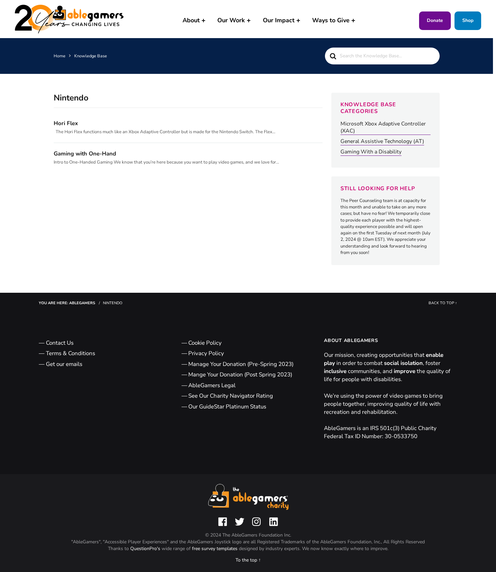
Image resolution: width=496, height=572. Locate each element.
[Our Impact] (298, 20)
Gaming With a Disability (371, 151)
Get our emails (64, 364)
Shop (467, 20)
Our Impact (279, 20)
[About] (203, 20)
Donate (435, 20)
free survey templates (215, 548)
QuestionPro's (146, 548)
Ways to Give (331, 20)
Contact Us (60, 343)
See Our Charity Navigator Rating (230, 396)
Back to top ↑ (443, 303)
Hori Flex (66, 123)
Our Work (231, 20)
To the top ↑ (248, 560)
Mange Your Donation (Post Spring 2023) (240, 374)
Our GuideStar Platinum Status (227, 406)
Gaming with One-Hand (85, 154)
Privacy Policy (206, 353)
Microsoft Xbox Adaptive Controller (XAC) (383, 127)
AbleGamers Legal (212, 385)
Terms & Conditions (70, 353)
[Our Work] (248, 20)
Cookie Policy (205, 343)
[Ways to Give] (353, 20)
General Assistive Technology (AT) (382, 141)
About (191, 20)
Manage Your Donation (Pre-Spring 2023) (241, 364)
